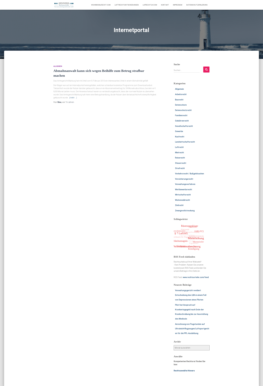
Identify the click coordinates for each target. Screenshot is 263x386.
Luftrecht (179, 147)
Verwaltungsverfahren (185, 184)
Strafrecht (180, 168)
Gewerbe (179, 131)
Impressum (177, 5)
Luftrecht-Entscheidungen (127, 5)
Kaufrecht (179, 137)
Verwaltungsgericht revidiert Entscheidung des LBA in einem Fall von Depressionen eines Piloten (190, 295)
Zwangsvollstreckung (185, 210)
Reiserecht (180, 158)
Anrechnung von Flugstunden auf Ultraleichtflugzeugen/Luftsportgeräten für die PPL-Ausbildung (192, 328)
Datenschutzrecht (183, 110)
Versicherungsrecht (184, 179)
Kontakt (165, 5)
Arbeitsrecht (181, 94)
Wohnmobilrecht (182, 200)
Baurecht (179, 100)
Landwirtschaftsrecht (185, 142)
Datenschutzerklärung (197, 5)
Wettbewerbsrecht (183, 189)
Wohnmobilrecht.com (101, 5)
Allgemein (57, 66)
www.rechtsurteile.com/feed (196, 277)
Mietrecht (179, 152)
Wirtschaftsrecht (183, 195)
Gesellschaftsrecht (184, 126)
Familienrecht (181, 115)
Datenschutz (181, 105)
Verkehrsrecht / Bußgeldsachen (189, 174)
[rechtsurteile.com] (63, 5)
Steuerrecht (180, 163)
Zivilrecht (179, 205)
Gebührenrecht (182, 121)
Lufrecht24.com (150, 5)
